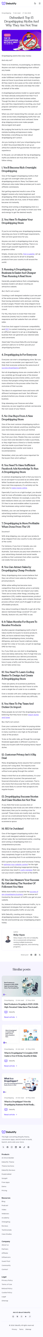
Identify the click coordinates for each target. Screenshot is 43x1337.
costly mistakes (26, 870)
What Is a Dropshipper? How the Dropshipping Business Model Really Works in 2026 (19, 1104)
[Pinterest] (28, 1147)
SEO (7, 329)
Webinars (5, 1214)
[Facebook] (7, 1147)
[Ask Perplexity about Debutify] (21, 1316)
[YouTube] (20, 1147)
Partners (5, 1249)
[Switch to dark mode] (35, 3)
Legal (4, 1297)
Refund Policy (7, 1288)
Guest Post (6, 1261)
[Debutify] (9, 3)
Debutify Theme (8, 1162)
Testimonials (7, 1230)
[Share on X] (39, 955)
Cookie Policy (7, 1292)
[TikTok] (24, 1147)
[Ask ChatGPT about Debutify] (13, 1316)
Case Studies (7, 1234)
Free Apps (6, 1182)
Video (4, 1210)
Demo (4, 1186)
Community (6, 1265)
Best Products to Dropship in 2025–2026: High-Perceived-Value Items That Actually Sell (21, 1007)
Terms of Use (7, 1284)
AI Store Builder (8, 1158)
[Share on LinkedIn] (35, 955)
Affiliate (5, 1253)
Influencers (6, 1257)
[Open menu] (39, 3)
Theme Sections (8, 1166)
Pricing (4, 1190)
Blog (3, 1201)
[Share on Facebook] (31, 955)
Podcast (5, 1205)
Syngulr (5, 1178)
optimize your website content (16, 864)
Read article (9, 1017)
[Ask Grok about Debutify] (30, 1316)
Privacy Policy (7, 1280)
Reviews (5, 1226)
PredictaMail (6, 1174)
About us (5, 1245)
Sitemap (5, 1301)
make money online (19, 488)
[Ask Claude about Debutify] (17, 1316)
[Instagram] (11, 1147)
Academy (5, 1218)
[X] (3, 1147)
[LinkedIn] (16, 1147)
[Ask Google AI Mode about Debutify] (25, 1316)
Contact (5, 1269)
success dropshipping (10, 368)
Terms (21, 1329)
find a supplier (29, 254)
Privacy (14, 1329)
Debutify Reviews (8, 1170)
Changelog (6, 1222)
